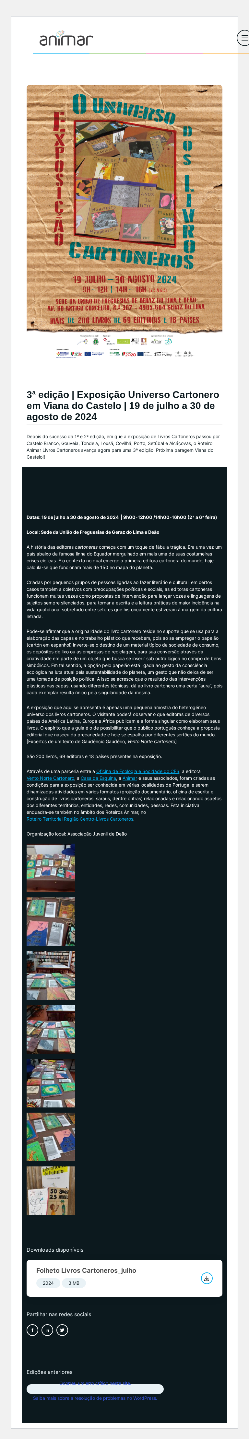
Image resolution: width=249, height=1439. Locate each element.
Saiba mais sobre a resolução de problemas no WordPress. (95, 1398)
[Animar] (66, 38)
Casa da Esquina (98, 778)
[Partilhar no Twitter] (62, 1330)
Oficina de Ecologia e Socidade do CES (137, 771)
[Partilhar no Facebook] (32, 1330)
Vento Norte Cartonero (50, 778)
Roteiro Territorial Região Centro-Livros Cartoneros (80, 819)
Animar (130, 778)
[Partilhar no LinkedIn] (47, 1330)
